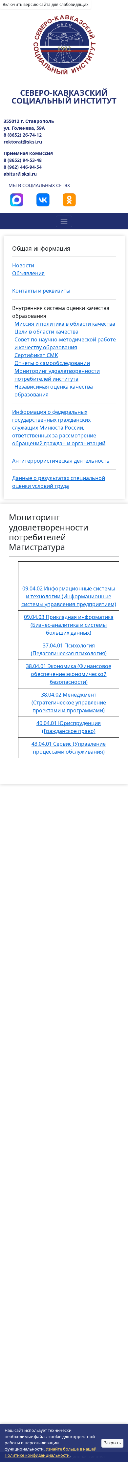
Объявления (28, 273)
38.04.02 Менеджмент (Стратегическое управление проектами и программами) (69, 702)
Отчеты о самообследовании (52, 363)
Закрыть (112, 1443)
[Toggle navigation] (64, 221)
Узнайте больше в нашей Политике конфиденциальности (50, 1452)
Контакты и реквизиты (41, 290)
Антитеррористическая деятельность (61, 460)
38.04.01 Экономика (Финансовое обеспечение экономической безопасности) (68, 674)
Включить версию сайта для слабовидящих (45, 4)
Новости (23, 265)
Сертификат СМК (36, 355)
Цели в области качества (46, 331)
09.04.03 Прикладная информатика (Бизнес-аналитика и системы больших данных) (69, 624)
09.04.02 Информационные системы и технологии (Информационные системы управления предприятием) (68, 596)
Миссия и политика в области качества (64, 323)
